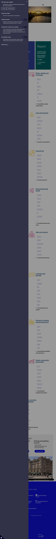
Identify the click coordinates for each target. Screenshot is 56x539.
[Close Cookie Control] (27, 1)
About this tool (4, 44)
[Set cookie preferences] (2, 537)
